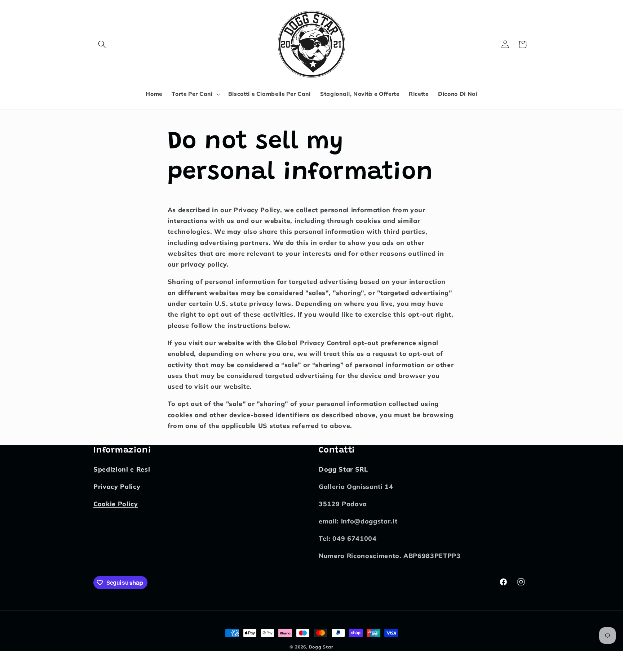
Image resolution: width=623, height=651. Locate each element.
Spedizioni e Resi (121, 469)
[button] (102, 44)
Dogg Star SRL (343, 469)
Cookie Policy (115, 504)
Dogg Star (321, 647)
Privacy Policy (116, 487)
